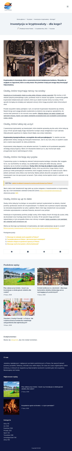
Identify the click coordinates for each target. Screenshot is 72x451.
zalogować (14, 340)
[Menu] (67, 6)
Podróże (6, 428)
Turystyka (52, 28)
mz (5, 426)
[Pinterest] (44, 251)
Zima (5, 440)
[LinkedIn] (60, 251)
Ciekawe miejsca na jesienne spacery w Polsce (23, 241)
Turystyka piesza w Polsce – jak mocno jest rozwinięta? (26, 239)
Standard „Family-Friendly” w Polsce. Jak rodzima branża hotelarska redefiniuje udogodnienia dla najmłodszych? (18, 320)
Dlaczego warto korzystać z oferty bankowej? (23, 244)
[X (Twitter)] (28, 251)
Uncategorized (8, 437)
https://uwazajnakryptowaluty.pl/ (51, 190)
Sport (5, 433)
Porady (6, 430)
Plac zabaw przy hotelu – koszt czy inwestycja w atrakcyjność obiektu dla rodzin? (17, 290)
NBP (16, 193)
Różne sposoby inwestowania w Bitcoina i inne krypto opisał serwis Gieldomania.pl (31, 228)
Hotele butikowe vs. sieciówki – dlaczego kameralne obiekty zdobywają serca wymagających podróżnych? (52, 290)
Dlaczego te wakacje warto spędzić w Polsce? (23, 237)
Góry (5, 423)
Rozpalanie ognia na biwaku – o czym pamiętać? (37, 405)
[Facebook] (12, 251)
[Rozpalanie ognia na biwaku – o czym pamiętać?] (11, 407)
